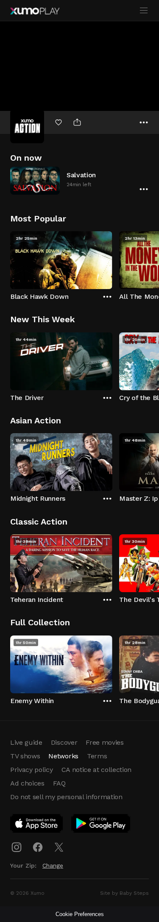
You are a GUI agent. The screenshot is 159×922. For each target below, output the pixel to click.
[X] (59, 847)
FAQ (59, 783)
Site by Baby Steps (124, 893)
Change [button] (52, 865)
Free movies (104, 742)
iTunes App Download (37, 825)
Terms (97, 756)
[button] (79, 180)
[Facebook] (37, 847)
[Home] (34, 11)
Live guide (26, 742)
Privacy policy (31, 770)
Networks (63, 756)
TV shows (25, 756)
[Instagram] (16, 847)
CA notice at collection (96, 770)
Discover (64, 742)
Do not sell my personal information (66, 797)
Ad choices (27, 783)
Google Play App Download (101, 825)
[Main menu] (144, 11)
